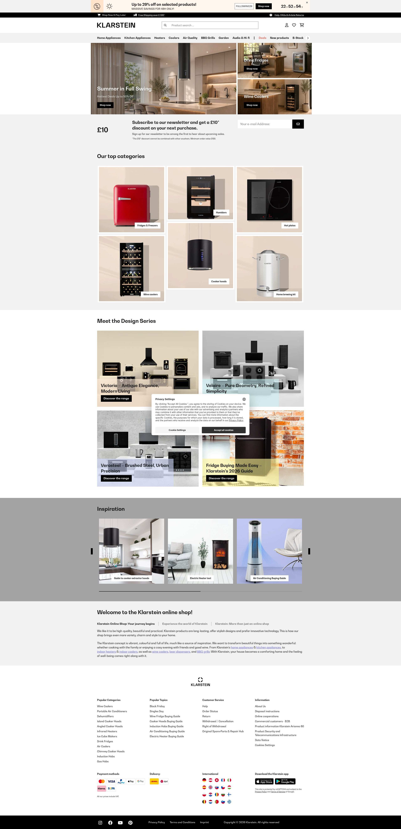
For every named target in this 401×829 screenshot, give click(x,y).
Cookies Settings (265, 745)
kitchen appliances (268, 647)
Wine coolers (150, 294)
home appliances (242, 647)
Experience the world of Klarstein (185, 623)
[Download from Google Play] (285, 781)
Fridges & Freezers (147, 225)
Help (205, 706)
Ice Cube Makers (107, 736)
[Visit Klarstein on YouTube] (120, 822)
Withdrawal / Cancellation (217, 721)
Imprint (204, 822)
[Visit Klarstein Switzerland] (217, 780)
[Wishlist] (294, 25)
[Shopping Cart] (302, 25)
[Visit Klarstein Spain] (204, 787)
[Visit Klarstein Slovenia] (223, 802)
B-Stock (298, 37)
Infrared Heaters (107, 731)
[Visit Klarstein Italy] (229, 780)
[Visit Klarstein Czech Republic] (223, 787)
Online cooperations (267, 716)
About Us (260, 706)
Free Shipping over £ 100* (151, 15)
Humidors (221, 212)
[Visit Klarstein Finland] (229, 794)
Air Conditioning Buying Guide (269, 578)
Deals (262, 37)
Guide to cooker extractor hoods (131, 578)
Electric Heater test (200, 578)
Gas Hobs (103, 761)
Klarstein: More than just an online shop (242, 623)
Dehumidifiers (105, 716)
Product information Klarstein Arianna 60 (279, 726)
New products (279, 37)
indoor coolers (128, 651)
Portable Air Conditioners (112, 711)
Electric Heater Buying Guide (167, 736)
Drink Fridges (105, 741)
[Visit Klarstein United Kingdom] (210, 787)
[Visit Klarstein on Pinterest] (130, 822)
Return (206, 716)
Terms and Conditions (182, 822)
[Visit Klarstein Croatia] (210, 794)
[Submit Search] (165, 25)
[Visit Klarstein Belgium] (204, 802)
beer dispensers (179, 651)
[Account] (286, 25)
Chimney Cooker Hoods (111, 751)
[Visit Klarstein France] (223, 780)
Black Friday (157, 706)
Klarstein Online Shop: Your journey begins (126, 623)
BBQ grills (203, 651)
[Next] (307, 38)
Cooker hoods (219, 281)
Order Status (210, 711)
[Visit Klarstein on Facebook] (110, 822)
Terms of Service (278, 792)
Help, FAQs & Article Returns (289, 15)
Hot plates (290, 225)
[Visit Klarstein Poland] (204, 794)
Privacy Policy (261, 792)
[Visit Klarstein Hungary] (229, 787)
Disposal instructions (267, 711)
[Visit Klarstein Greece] (229, 801)
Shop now (263, 6)
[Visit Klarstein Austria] (210, 780)
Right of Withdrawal (214, 726)
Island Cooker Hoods (109, 721)
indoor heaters (106, 651)
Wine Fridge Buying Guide (165, 716)
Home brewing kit (286, 294)
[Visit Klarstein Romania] (217, 794)
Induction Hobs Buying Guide (166, 726)
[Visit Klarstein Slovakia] (217, 787)
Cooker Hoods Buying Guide (166, 721)
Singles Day (157, 711)
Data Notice (262, 740)
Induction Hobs (106, 756)
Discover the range (116, 398)
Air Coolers (103, 746)
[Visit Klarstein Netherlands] (210, 802)
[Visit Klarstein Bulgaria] (223, 794)
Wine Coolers (105, 706)
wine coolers (160, 651)
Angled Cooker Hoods (110, 726)
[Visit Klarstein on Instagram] (100, 822)
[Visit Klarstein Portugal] (217, 802)
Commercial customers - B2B (272, 721)
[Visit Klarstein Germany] (204, 780)
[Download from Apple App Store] (264, 781)
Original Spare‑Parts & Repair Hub (223, 731)
